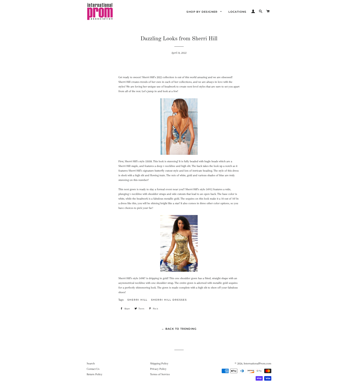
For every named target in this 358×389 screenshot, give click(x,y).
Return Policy (94, 374)
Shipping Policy (159, 363)
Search (91, 363)
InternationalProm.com (257, 363)
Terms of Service (160, 374)
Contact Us (93, 369)
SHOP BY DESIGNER (202, 11)
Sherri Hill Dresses (169, 299)
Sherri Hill (137, 299)
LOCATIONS (237, 11)
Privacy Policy (158, 369)
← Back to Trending (179, 328)
